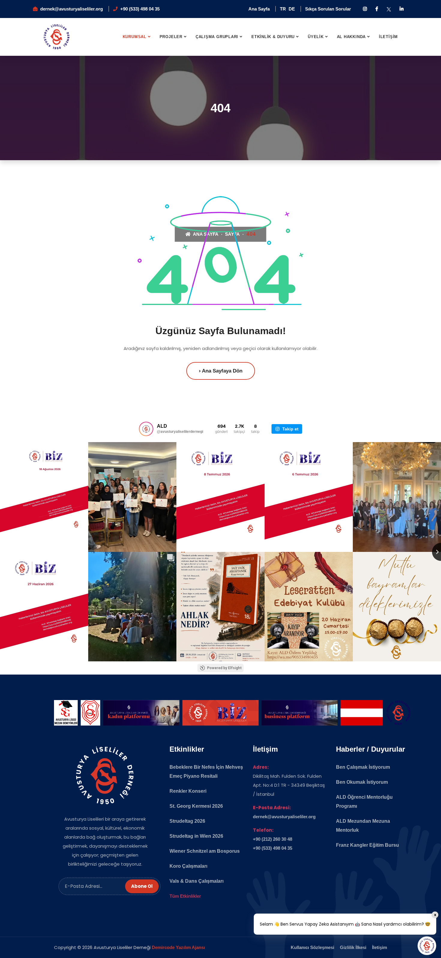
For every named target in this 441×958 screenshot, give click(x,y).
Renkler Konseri (188, 791)
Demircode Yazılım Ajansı (178, 947)
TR (283, 8)
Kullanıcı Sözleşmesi (312, 947)
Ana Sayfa (259, 8)
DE (292, 8)
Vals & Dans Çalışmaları (197, 881)
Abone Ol (142, 886)
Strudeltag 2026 (187, 821)
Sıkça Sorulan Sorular (328, 8)
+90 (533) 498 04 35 (140, 8)
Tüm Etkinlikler (185, 896)
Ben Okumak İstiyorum (362, 782)
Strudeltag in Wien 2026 (196, 836)
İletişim (379, 947)
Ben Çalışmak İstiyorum (363, 767)
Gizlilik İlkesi (353, 947)
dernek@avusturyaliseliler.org (71, 8)
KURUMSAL (134, 36)
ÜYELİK (316, 36)
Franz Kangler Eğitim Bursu (367, 845)
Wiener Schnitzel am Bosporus (205, 851)
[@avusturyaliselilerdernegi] (146, 429)
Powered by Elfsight (224, 668)
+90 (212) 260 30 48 (272, 839)
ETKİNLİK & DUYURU (273, 36)
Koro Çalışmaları (188, 866)
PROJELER (171, 36)
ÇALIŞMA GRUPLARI (217, 36)
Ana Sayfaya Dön (221, 371)
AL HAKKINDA (351, 36)
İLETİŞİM (388, 36)
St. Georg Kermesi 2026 (196, 806)
